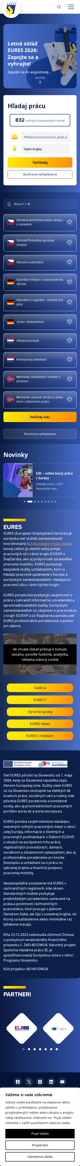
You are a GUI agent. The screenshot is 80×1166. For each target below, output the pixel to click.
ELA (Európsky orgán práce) (49, 543)
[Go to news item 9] (55, 501)
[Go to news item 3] (33, 501)
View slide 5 (46, 1049)
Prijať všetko (40, 1134)
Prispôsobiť (40, 1145)
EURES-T (40, 699)
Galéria (40, 687)
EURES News (40, 723)
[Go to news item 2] (28, 501)
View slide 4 (40, 1049)
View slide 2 (29, 1049)
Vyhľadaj (40, 162)
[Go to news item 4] (38, 501)
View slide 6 (51, 1049)
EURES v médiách (40, 735)
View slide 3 (34, 1049)
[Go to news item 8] (52, 501)
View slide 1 (23, 1049)
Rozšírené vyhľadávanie (40, 174)
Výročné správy (40, 711)
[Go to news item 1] (25, 501)
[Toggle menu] (71, 7)
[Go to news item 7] (48, 501)
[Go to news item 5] (42, 501)
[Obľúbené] (69, 222)
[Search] (59, 7)
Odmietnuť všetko (40, 1157)
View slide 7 (57, 1049)
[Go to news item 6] (45, 501)
